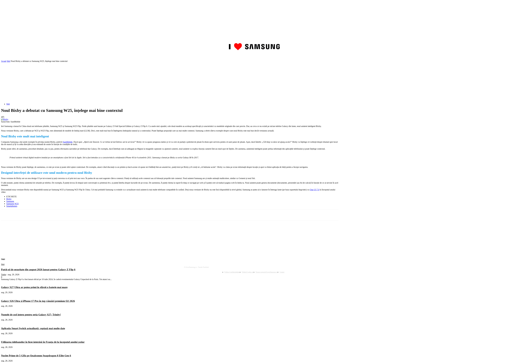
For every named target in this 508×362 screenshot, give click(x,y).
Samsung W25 (12, 204)
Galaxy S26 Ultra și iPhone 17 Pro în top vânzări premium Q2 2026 (38, 301)
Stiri (8, 61)
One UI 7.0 (314, 190)
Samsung (10, 201)
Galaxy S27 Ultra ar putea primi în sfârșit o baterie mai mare (34, 287)
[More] (70, 215)
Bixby (9, 199)
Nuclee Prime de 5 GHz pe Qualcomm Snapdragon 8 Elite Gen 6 (36, 355)
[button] (504, 56)
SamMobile (67, 142)
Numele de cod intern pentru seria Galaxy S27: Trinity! (31, 314)
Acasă (3, 61)
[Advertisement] (254, 82)
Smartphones (11, 206)
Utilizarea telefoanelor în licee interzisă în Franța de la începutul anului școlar (43, 342)
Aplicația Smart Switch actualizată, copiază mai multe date (33, 328)
